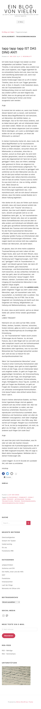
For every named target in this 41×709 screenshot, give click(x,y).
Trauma (28, 499)
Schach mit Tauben (9, 541)
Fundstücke (6, 578)
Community (23, 497)
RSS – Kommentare (9, 654)
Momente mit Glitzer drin (11, 588)
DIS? (3, 575)
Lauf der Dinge (13, 495)
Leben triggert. (8, 499)
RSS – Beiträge (7, 650)
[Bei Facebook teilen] (3, 473)
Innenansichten (7, 582)
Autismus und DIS (8, 568)
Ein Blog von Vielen (20, 9)
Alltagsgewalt (12, 497)
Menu (21, 22)
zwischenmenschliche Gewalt (13, 503)
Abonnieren (8, 636)
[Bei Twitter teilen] (7, 473)
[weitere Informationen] (16, 473)
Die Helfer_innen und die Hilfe (12, 572)
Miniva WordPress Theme (24, 702)
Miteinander (19, 499)
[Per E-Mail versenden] (11, 473)
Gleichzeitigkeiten (8, 537)
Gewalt (31, 497)
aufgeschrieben (7, 565)
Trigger (17, 501)
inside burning (7, 544)
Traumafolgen (7, 501)
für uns (4, 547)
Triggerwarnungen (28, 501)
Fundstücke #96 (7, 551)
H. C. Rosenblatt (25, 56)
